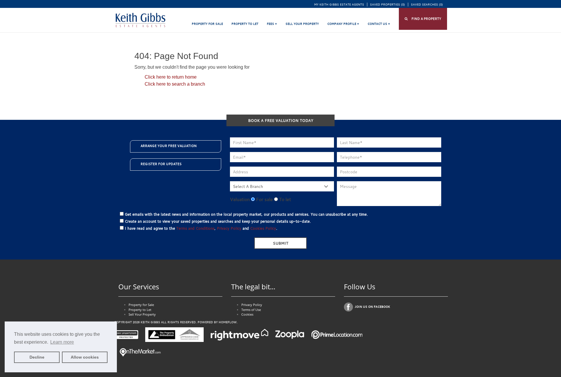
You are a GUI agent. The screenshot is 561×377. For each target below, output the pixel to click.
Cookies (247, 314)
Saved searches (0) (427, 4)
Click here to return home (171, 77)
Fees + (272, 24)
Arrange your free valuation (169, 146)
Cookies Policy (263, 228)
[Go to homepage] (140, 20)
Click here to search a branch (175, 84)
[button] (423, 19)
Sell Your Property (302, 24)
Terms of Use (251, 309)
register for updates (161, 164)
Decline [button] (37, 357)
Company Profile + (343, 24)
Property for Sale (207, 24)
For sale (264, 199)
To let (284, 199)
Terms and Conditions (195, 228)
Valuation (240, 199)
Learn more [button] (62, 342)
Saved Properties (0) (387, 4)
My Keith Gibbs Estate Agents (339, 4)
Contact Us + (379, 24)
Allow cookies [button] (85, 357)
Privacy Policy (229, 228)
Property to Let (244, 24)
